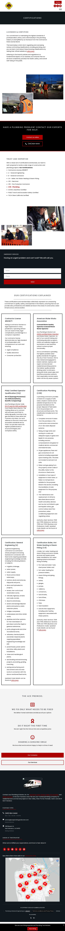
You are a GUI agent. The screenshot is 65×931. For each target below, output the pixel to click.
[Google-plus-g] (34, 918)
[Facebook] (60, 6)
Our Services (32, 762)
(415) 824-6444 (34, 144)
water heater (40, 795)
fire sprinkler (54, 795)
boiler (48, 795)
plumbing (32, 795)
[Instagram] (20, 849)
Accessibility (32, 914)
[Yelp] (55, 6)
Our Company (32, 755)
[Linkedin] (24, 849)
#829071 (27, 911)
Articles (58, 911)
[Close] (63, 925)
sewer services (8, 797)
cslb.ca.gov (30, 51)
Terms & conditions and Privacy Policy (43, 911)
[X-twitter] (16, 849)
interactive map (30, 856)
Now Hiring (32, 929)
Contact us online (32, 137)
